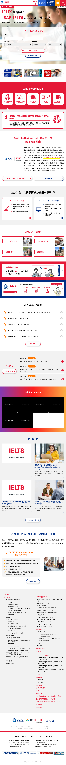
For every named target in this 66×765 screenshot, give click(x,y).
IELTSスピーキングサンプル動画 (47, 608)
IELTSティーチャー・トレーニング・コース (19, 648)
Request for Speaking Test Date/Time (49, 638)
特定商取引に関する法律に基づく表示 (48, 696)
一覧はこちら (33, 344)
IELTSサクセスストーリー (45, 624)
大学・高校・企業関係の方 (13, 638)
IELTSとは (6, 597)
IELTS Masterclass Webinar (45, 617)
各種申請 (8, 617)
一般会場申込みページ (13, 604)
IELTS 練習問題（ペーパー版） (15, 633)
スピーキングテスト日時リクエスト (17, 612)
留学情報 (39, 677)
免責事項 (39, 704)
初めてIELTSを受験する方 (13, 600)
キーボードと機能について (14, 628)
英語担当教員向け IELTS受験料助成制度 (18, 650)
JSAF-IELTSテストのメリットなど (17, 178)
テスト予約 (9, 602)
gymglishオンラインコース (45, 603)
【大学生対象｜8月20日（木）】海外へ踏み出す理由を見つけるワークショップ (39, 370)
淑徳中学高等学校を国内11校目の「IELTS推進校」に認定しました (39, 379)
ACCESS (35, 1)
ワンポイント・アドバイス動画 (46, 619)
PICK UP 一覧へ (32, 520)
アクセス (39, 690)
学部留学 (40, 680)
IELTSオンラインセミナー (45, 626)
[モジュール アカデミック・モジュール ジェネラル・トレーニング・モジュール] (17, 44)
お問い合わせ (40, 693)
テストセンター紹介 (42, 655)
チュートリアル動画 (13, 624)
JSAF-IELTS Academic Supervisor (47, 621)
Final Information (44, 640)
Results (38, 651)
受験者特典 (48, 178)
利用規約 (39, 707)
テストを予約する (7, 7)
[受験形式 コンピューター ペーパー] (39, 44)
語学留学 (40, 682)
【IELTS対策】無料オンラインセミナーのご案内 (33, 361)
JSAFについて (37, 729)
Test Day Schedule (45, 636)
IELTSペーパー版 (10, 631)
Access (40, 645)
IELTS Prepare (42, 605)
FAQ (39, 643)
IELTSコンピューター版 (12, 619)
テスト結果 (9, 661)
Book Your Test (42, 632)
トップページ (7, 595)
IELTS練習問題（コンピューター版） (17, 626)
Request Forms (41, 648)
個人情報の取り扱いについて (45, 699)
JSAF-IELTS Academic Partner (15, 646)
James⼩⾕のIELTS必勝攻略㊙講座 (47, 612)
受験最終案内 (11, 614)
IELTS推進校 (11, 644)
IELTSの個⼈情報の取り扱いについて (48, 702)
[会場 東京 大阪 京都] (55, 44)
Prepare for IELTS (41, 629)
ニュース (31, 358)
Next (63, 73)
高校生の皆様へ (10, 635)
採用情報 (39, 685)
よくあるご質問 (10, 663)
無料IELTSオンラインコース (45, 610)
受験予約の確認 (32, 56)
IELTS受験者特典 (41, 597)
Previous (2, 73)
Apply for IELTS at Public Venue (48, 634)
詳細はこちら (33, 581)
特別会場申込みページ (13, 606)
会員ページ (41, 615)
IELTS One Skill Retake (13, 621)
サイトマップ (40, 688)
